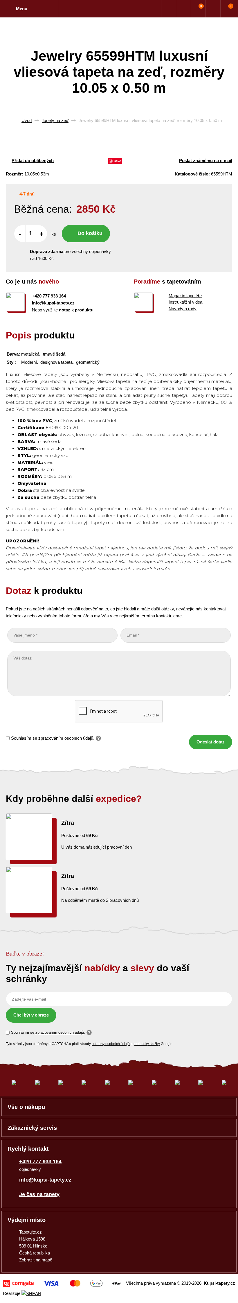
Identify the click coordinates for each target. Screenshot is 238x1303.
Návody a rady (182, 308)
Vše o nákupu (26, 1107)
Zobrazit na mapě (36, 1259)
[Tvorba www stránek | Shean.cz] (31, 1293)
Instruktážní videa (185, 302)
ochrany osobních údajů (111, 1044)
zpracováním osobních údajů (65, 738)
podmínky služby (147, 1044)
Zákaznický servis (32, 1128)
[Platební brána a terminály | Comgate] (62, 1283)
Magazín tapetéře (185, 295)
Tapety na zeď (55, 120)
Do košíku (89, 233)
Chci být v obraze (31, 1014)
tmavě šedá (54, 354)
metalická (30, 354)
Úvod (26, 120)
